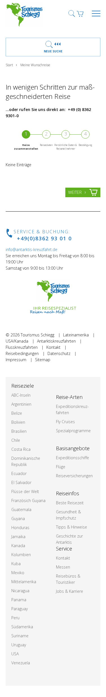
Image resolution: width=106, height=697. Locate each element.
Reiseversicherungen (74, 475)
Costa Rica (21, 449)
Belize (16, 413)
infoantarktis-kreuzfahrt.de (31, 249)
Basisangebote (73, 448)
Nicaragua (20, 590)
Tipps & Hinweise (71, 527)
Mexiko (17, 572)
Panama (18, 599)
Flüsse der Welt (25, 491)
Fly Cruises (65, 421)
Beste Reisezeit (70, 502)
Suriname (20, 635)
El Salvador (21, 482)
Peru (15, 617)
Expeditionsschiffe (72, 457)
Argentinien (21, 404)
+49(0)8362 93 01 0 (44, 238)
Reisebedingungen (22, 353)
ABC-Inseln (21, 395)
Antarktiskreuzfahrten (56, 341)
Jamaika (18, 536)
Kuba (16, 563)
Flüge (60, 466)
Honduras (20, 527)
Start (9, 65)
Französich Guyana (28, 500)
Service (64, 548)
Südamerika (22, 626)
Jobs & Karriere (69, 591)
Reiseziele (22, 385)
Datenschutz (58, 353)
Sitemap (42, 359)
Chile (15, 440)
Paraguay (19, 608)
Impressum (16, 359)
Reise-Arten (69, 397)
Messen (63, 567)
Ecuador (19, 473)
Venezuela (20, 662)
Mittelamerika (23, 581)
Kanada (18, 545)
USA (15, 653)
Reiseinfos (67, 493)
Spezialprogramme (73, 430)
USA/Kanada (17, 341)
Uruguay (18, 644)
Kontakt (53, 347)
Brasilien (19, 431)
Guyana (18, 518)
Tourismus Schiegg (37, 335)
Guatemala (21, 509)
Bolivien (18, 422)
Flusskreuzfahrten (22, 347)
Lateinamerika (76, 335)
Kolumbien (21, 554)
